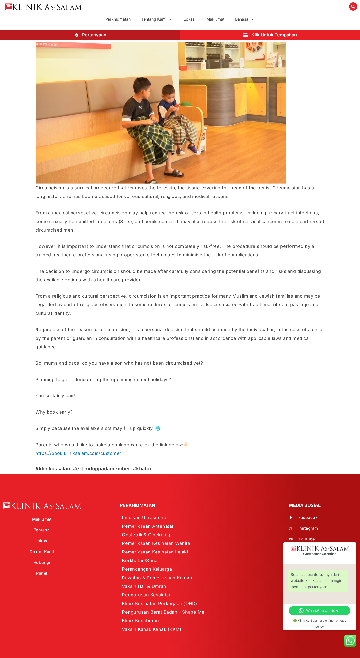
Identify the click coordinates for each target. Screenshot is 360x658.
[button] (353, 6)
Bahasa (241, 19)
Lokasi (190, 19)
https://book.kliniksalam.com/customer (78, 453)
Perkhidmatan (118, 19)
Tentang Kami (154, 19)
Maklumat (215, 19)
